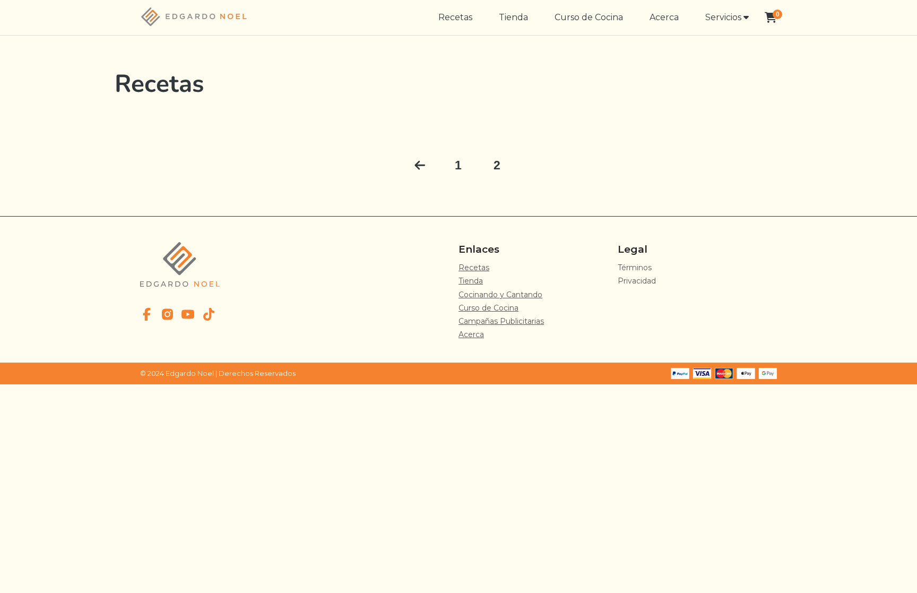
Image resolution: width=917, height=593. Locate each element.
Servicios (724, 17)
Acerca (664, 17)
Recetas (455, 17)
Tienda (513, 17)
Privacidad (637, 281)
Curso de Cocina (589, 17)
